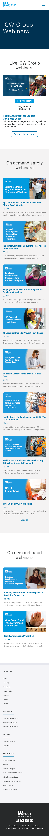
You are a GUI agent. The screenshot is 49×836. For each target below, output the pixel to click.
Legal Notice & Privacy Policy (29, 826)
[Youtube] (31, 820)
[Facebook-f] (27, 820)
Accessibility (10, 828)
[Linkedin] (17, 820)
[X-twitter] (22, 820)
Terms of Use (13, 826)
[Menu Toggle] (43, 4)
